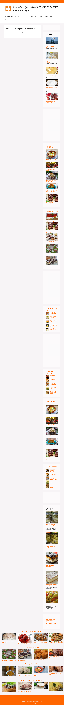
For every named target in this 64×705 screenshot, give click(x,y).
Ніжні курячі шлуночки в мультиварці (41, 642)
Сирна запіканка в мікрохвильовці (24, 691)
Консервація (19, 19)
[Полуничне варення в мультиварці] (25, 638)
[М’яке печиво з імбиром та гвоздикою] (47, 377)
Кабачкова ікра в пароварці (7, 676)
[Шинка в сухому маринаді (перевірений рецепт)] (56, 652)
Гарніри (41, 16)
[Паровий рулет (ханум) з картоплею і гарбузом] (41, 670)
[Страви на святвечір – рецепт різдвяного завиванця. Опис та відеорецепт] (52, 186)
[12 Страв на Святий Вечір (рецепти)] (52, 165)
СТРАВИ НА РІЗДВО (52, 211)
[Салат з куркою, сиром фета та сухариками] (47, 318)
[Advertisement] (52, 125)
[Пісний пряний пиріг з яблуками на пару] (56, 669)
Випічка (25, 19)
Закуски (46, 16)
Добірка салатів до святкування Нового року (53, 325)
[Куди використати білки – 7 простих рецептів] (52, 237)
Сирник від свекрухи (49, 266)
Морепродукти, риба (9, 16)
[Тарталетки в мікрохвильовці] (9, 687)
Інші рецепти (39, 19)
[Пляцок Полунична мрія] (52, 217)
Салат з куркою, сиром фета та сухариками (53, 317)
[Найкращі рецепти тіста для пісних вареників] (52, 154)
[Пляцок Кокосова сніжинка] (47, 389)
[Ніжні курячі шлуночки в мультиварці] (41, 637)
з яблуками (48, 626)
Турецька (56, 621)
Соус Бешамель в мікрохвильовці (40, 689)
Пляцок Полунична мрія (50, 221)
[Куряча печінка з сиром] (56, 686)
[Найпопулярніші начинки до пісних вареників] (52, 175)
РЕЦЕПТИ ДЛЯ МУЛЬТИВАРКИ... (32, 631)
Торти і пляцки (32, 19)
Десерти (23, 16)
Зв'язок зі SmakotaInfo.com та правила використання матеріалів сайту (32, 701)
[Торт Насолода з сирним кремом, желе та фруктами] (47, 314)
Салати (13, 19)
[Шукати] (19, 35)
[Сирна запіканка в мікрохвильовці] (25, 686)
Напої (51, 16)
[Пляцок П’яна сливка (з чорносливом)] (52, 198)
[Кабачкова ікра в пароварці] (9, 671)
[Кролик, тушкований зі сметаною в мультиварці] (9, 637)
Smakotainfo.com (31, 703)
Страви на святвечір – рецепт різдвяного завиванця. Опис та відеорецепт (51, 191)
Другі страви (7, 19)
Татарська (53, 621)
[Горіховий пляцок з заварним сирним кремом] (47, 393)
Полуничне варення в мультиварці (24, 643)
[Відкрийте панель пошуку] (5, 22)
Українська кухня (51, 623)
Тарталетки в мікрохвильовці (7, 692)
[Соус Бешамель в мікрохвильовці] (41, 685)
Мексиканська (47, 620)
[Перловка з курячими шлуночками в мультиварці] (56, 637)
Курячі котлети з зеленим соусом (24, 675)
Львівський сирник (28, 696)
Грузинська (54, 619)
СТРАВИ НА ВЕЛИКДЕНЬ (49, 147)
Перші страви (30, 16)
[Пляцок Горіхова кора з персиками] (47, 381)
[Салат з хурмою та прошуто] (47, 322)
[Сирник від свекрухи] (52, 261)
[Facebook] (32, 1)
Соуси (36, 16)
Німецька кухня (51, 620)
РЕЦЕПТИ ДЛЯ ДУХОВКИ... (32, 647)
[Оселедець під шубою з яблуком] (47, 329)
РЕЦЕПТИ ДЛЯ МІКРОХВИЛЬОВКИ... (32, 680)
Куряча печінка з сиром (53, 691)
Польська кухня (48, 621)
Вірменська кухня (49, 619)
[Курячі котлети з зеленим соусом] (25, 670)
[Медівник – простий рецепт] (41, 654)
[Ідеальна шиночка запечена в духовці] (52, 248)
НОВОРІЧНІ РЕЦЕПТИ (49, 372)
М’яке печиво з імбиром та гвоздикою (52, 376)
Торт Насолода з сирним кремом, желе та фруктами (53, 313)
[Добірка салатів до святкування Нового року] (47, 325)
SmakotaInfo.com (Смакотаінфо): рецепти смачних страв (36, 8)
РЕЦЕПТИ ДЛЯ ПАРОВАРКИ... (32, 664)
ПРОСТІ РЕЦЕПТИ (51, 467)
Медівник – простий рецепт (39, 659)
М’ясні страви (17, 16)
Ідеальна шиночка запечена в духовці (9, 660)
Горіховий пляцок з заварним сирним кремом (53, 392)
